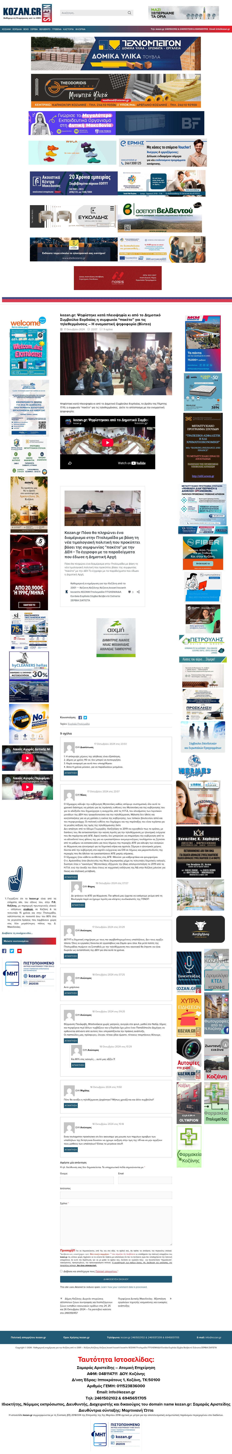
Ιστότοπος (65, 1188)
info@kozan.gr (209, 1337)
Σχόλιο (63, 1203)
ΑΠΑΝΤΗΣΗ (71, 772)
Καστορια (68, 29)
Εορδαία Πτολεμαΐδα (79, 724)
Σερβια (34, 29)
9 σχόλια (108, 329)
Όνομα (63, 1173)
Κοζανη (6, 29)
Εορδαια (17, 29)
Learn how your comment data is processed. (124, 1287)
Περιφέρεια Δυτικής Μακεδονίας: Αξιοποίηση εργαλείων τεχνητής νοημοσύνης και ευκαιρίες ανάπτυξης (142, 1302)
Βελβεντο (44, 29)
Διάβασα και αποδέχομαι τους (91, 1271)
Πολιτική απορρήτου (99, 1254)
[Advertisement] (29, 838)
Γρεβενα (56, 29)
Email (121, 1173)
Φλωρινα (80, 29)
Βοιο (26, 29)
